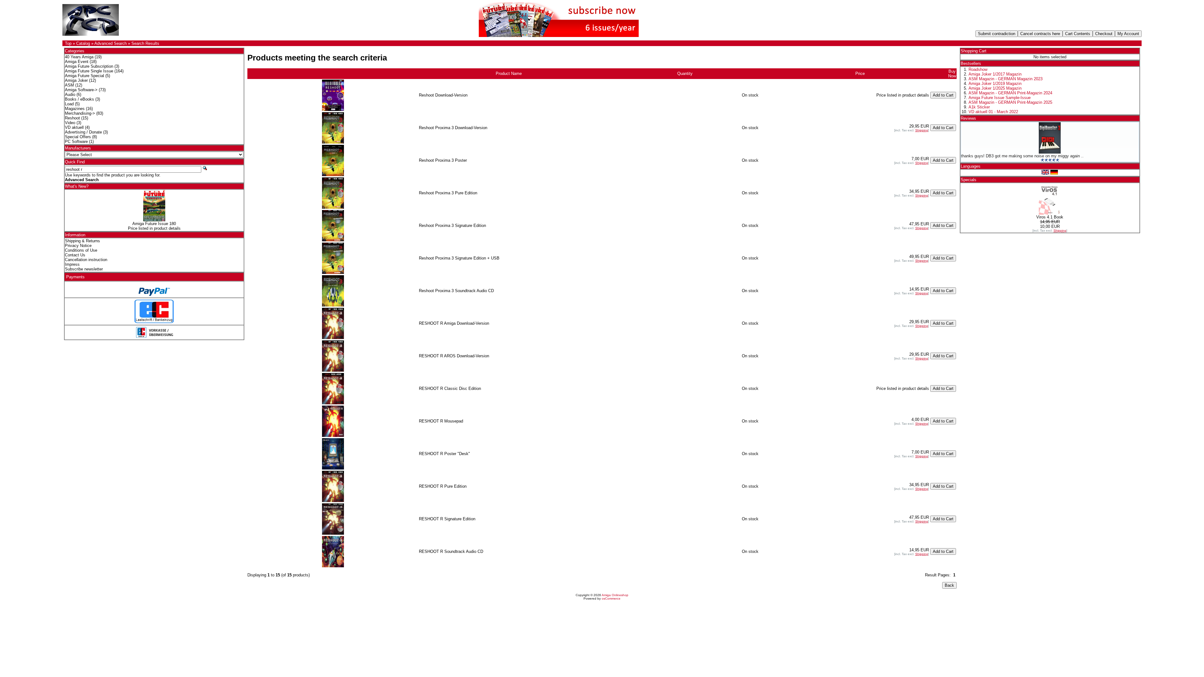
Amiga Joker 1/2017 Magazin (995, 74)
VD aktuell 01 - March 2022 (993, 111)
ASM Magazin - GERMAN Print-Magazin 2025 (1010, 102)
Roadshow (978, 69)
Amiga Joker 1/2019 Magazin (995, 83)
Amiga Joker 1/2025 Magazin (995, 88)
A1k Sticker (979, 107)
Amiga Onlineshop (615, 595)
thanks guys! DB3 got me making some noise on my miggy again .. (1022, 156)
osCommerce (611, 598)
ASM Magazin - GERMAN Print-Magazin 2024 (1010, 93)
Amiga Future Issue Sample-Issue (1000, 97)
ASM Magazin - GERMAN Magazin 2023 (1006, 78)
